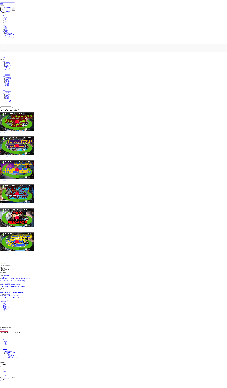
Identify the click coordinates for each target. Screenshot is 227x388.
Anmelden (5, 375)
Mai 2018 (7, 98)
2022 (4, 61)
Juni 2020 (7, 83)
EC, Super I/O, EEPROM (10, 34)
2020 (4, 76)
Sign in (1, 386)
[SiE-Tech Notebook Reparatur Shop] (7, 2)
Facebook (5, 314)
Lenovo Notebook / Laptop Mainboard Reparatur (12, 286)
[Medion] (5, 29)
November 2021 (8, 66)
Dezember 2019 (8, 91)
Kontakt (4, 304)
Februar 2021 (7, 74)
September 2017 (8, 103)
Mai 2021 (7, 70)
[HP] (4, 25)
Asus (6, 21)
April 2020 (7, 85)
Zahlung (4, 305)
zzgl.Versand (8, 283)
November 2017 (8, 101)
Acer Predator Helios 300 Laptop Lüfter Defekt (9, 228)
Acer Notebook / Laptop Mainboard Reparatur (11, 292)
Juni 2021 (7, 69)
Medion (6, 30)
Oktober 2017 (7, 102)
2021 (4, 64)
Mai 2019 (7, 92)
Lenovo (6, 28)
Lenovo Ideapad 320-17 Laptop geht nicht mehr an (10, 156)
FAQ (4, 15)
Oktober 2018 (7, 95)
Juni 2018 (7, 97)
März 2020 (7, 86)
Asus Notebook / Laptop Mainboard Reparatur (12, 297)
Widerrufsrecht (5, 308)
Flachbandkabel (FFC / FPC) (13, 39)
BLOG (4, 16)
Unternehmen (3, 301)
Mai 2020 (7, 84)
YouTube (4, 316)
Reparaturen (5, 17)
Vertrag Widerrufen (4, 331)
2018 (4, 93)
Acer (6, 19)
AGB (4, 303)
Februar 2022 (7, 62)
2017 (4, 99)
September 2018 (8, 96)
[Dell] (4, 22)
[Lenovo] (5, 27)
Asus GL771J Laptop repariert (6, 180)
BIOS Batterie (10, 38)
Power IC (7, 32)
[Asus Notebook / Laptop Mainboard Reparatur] (9, 295)
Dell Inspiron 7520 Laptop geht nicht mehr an (9, 204)
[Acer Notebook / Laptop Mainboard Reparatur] (9, 289)
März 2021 (7, 72)
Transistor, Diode (8, 33)
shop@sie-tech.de (6, 275)
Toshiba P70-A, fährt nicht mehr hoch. (7, 132)
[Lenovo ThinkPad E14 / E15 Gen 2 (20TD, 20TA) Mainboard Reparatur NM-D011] (15, 278)
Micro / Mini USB (11, 37)
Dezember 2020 (8, 77)
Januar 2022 (7, 63)
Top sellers (2, 277)
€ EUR (4, 373)
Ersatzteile (5, 31)
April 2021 (7, 71)
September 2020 (8, 80)
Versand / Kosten (6, 307)
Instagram (5, 315)
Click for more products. (5, 11)
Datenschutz (5, 309)
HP (5, 26)
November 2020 (8, 78)
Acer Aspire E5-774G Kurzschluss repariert (8, 252)
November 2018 (8, 94)
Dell (6, 23)
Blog (4, 57)
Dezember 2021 (8, 65)
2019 (4, 90)
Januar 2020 (7, 88)
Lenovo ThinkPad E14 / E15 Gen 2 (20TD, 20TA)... (13, 281)
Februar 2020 (7, 87)
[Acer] (4, 18)
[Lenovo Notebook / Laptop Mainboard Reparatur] (10, 284)
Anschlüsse (7, 35)
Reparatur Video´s (6, 56)
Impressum (5, 306)
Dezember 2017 (8, 100)
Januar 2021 (7, 75)
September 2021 (8, 68)
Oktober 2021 (7, 67)
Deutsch (4, 371)
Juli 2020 (7, 82)
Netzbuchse (10, 36)
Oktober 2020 (7, 79)
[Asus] (4, 20)
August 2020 (7, 81)
